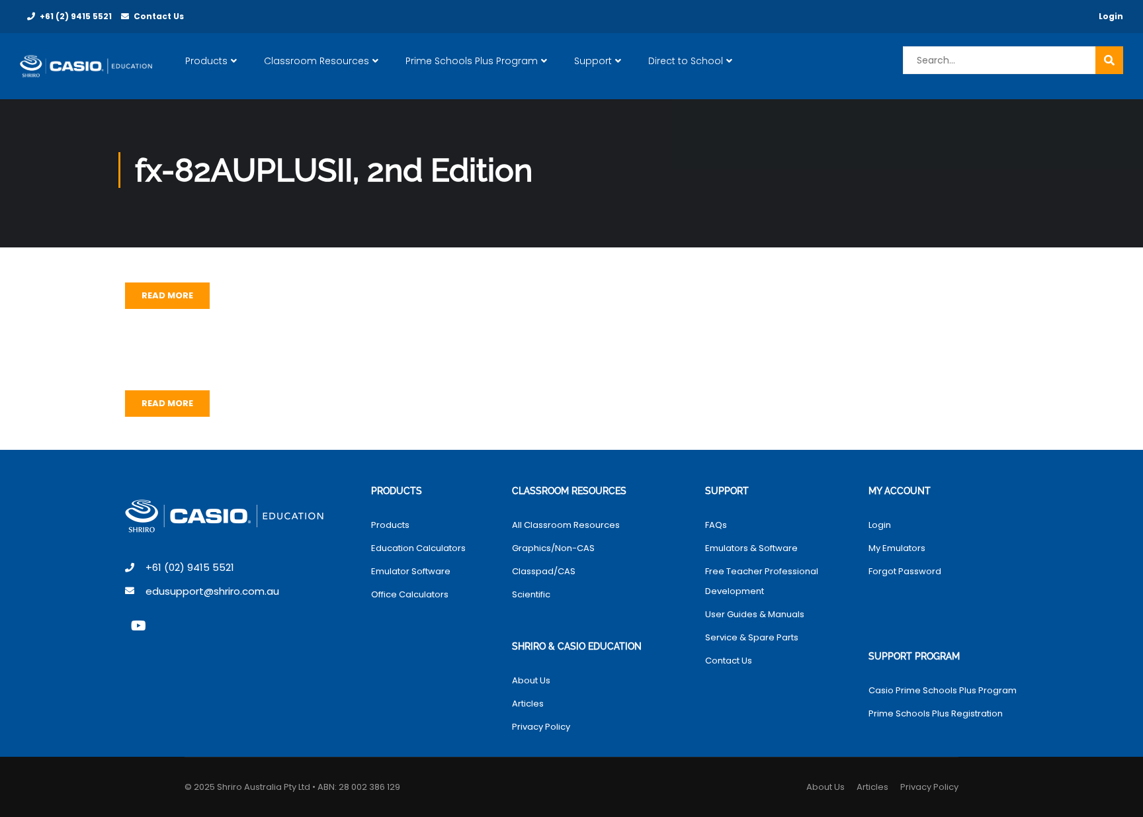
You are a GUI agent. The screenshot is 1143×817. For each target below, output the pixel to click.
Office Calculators (409, 594)
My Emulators (896, 548)
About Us (531, 680)
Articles (528, 703)
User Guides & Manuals (754, 614)
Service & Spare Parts (751, 637)
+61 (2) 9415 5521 (76, 16)
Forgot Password (904, 571)
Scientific (531, 594)
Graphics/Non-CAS (553, 548)
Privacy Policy (541, 726)
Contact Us (159, 16)
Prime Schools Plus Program (471, 60)
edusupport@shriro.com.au (212, 591)
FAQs (716, 525)
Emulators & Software (751, 548)
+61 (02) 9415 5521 (190, 567)
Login (1111, 16)
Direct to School (685, 60)
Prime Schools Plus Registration (935, 713)
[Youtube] (138, 626)
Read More (167, 295)
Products (206, 60)
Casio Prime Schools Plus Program (942, 690)
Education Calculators (418, 548)
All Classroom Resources (566, 525)
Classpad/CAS (543, 571)
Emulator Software (410, 571)
